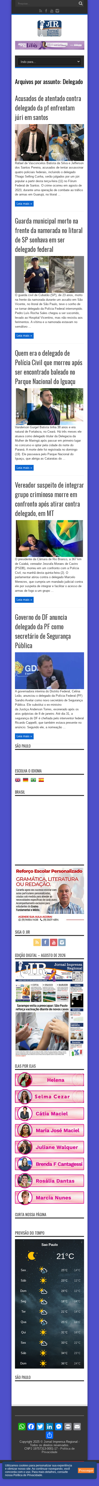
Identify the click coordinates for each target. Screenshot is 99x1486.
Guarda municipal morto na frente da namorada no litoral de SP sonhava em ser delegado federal (49, 235)
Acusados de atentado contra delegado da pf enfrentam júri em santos (48, 107)
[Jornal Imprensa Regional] (49, 33)
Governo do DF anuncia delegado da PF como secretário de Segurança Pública (43, 631)
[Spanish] (42, 781)
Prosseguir (86, 1470)
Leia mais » (24, 203)
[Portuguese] (34, 781)
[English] (19, 781)
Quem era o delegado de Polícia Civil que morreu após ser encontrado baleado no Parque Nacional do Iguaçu (48, 367)
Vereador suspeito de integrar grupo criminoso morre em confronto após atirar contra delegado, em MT (49, 499)
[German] (27, 781)
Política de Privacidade (27, 1475)
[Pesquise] (80, 3)
